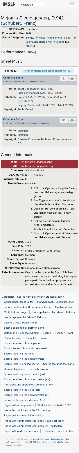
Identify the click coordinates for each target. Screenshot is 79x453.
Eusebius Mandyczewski (32, 92)
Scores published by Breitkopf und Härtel (27, 306)
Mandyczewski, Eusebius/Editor (55, 301)
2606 (32, 123)
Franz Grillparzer (35, 250)
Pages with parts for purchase (21, 431)
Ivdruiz (43, 81)
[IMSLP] (10, 4)
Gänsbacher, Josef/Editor (18, 301)
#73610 (7, 81)
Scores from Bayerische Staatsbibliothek (40, 296)
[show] (31, 52)
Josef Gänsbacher (28, 88)
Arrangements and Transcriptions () (47, 70)
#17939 (7, 123)
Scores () (11, 70)
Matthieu (44, 123)
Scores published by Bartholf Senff (24, 327)
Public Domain (26, 109)
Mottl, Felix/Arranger (16, 312)
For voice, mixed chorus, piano (52, 37)
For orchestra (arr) (40, 369)
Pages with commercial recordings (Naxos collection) (34, 420)
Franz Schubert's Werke (32, 97)
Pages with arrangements (19, 405)
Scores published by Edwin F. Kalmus (53, 312)
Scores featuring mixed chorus (21, 363)
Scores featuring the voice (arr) (22, 389)
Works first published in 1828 (54, 405)
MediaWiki (58, 442)
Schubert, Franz (18, 23)
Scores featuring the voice (19, 353)
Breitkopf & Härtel (37, 105)
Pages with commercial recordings (24, 415)
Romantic (30, 259)
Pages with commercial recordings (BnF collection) (33, 425)
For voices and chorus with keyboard (25, 348)
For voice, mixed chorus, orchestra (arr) (27, 379)
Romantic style (12, 337)
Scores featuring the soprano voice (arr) (27, 394)
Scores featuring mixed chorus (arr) (24, 400)
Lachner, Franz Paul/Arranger (21, 322)
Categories (8, 296)
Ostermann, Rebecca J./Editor (21, 332)
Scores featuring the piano (58, 363)
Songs (29, 37)
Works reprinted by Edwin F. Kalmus (25, 317)
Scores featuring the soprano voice (24, 358)
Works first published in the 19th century (27, 410)
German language (14, 369)
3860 (32, 81)
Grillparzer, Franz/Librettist (57, 431)
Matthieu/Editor (64, 306)
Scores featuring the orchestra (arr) (24, 374)
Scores (47, 332)
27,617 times (35, 442)
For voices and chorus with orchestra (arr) (28, 384)
